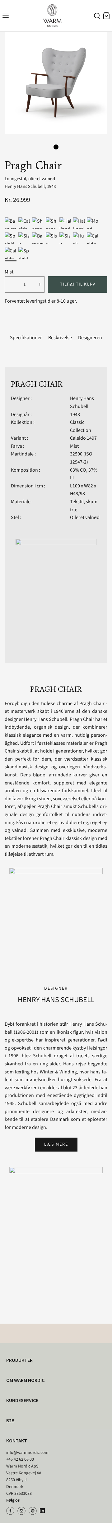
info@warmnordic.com (27, 1453)
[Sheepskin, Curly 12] (38, 223)
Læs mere (56, 1144)
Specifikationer (26, 337)
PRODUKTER (19, 1360)
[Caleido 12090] (93, 238)
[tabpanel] (56, 83)
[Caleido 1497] (10, 253)
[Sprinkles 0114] (24, 253)
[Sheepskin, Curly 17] (52, 223)
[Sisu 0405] (52, 238)
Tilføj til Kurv (77, 284)
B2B (10, 1420)
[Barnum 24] (10, 223)
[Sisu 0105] (24, 238)
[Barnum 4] (38, 238)
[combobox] (96, 17)
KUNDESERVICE (22, 1400)
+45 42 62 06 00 (20, 1459)
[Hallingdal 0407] (79, 223)
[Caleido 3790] (24, 223)
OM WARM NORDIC (25, 1380)
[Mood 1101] (93, 223)
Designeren (90, 337)
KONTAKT (16, 1440)
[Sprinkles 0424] (10, 238)
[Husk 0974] (79, 238)
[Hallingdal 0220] (65, 223)
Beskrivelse (60, 337)
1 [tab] (56, 146)
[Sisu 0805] (65, 238)
